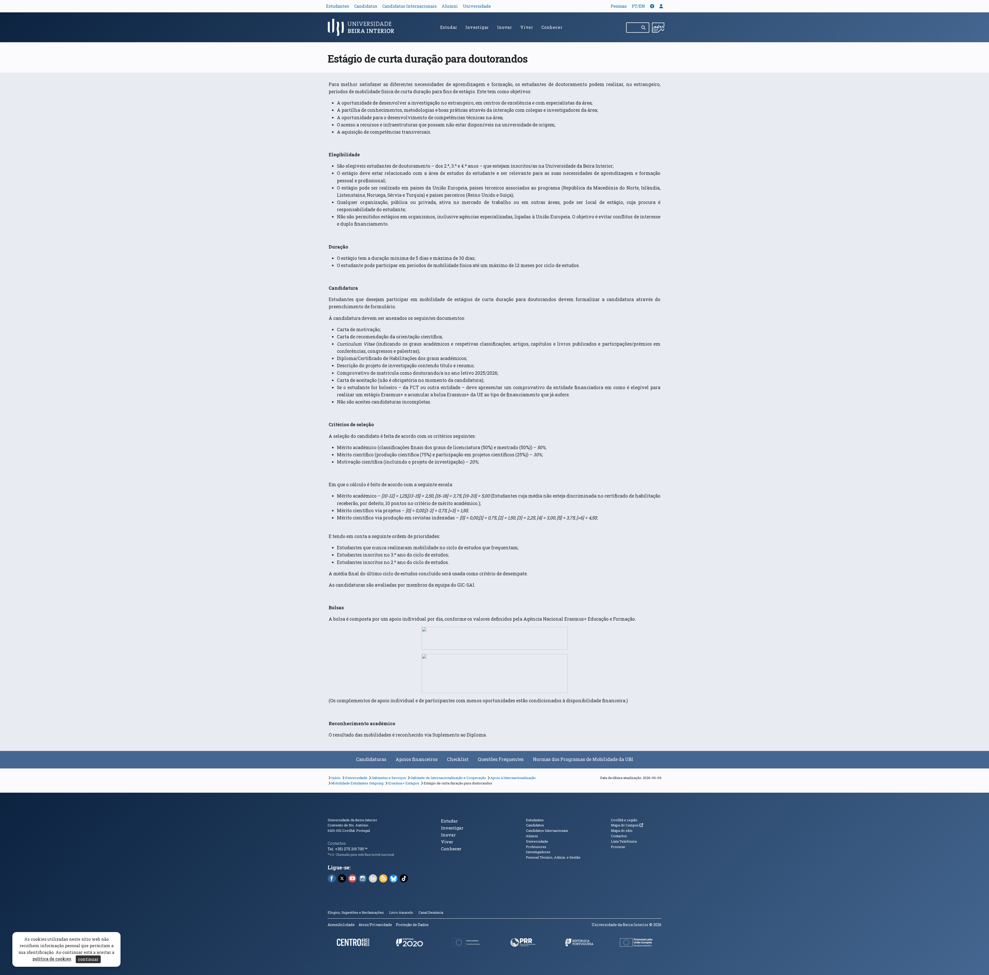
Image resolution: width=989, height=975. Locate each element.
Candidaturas (371, 759)
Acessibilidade (341, 924)
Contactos (337, 843)
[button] (652, 6)
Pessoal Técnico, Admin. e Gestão (553, 857)
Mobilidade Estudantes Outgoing (357, 783)
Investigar (477, 27)
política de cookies (51, 959)
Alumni (450, 6)
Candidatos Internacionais (409, 6)
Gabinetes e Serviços (389, 777)
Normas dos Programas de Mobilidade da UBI (583, 759)
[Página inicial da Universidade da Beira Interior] (363, 27)
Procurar (618, 846)
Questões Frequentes (501, 759)
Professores (536, 846)
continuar (88, 959)
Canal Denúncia (431, 912)
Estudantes (337, 6)
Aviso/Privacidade (375, 924)
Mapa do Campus (627, 825)
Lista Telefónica (624, 841)
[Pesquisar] (643, 27)
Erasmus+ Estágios (403, 783)
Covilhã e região (624, 820)
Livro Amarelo (401, 912)
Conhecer (551, 27)
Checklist (457, 759)
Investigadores (538, 852)
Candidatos (365, 6)
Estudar (448, 27)
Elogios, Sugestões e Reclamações (356, 912)
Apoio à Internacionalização (513, 777)
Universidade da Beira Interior (352, 820)
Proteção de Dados (412, 924)
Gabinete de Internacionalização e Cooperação (448, 777)
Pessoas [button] (619, 6)
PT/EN (638, 6)
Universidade (477, 6)
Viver (526, 27)
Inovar (504, 27)
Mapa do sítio (622, 830)
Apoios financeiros (417, 759)
